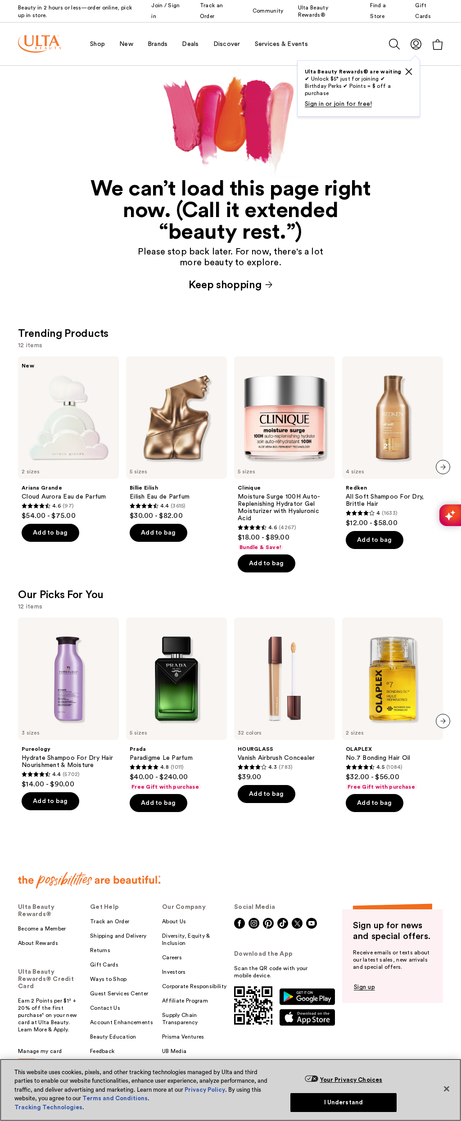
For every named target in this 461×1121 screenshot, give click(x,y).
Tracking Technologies (48, 1107)
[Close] (446, 1088)
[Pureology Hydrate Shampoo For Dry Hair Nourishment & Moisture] (68, 703)
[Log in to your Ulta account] (416, 44)
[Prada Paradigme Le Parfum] (176, 703)
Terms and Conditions (115, 1098)
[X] (408, 71)
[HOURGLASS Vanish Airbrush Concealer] (284, 699)
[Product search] (394, 44)
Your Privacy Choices (351, 1080)
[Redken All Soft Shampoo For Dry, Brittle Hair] (392, 441)
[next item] (443, 467)
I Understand (343, 1102)
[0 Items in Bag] (437, 44)
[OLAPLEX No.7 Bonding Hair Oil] (392, 703)
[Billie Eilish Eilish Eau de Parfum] (176, 438)
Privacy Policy (205, 1090)
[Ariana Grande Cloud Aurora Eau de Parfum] (68, 438)
